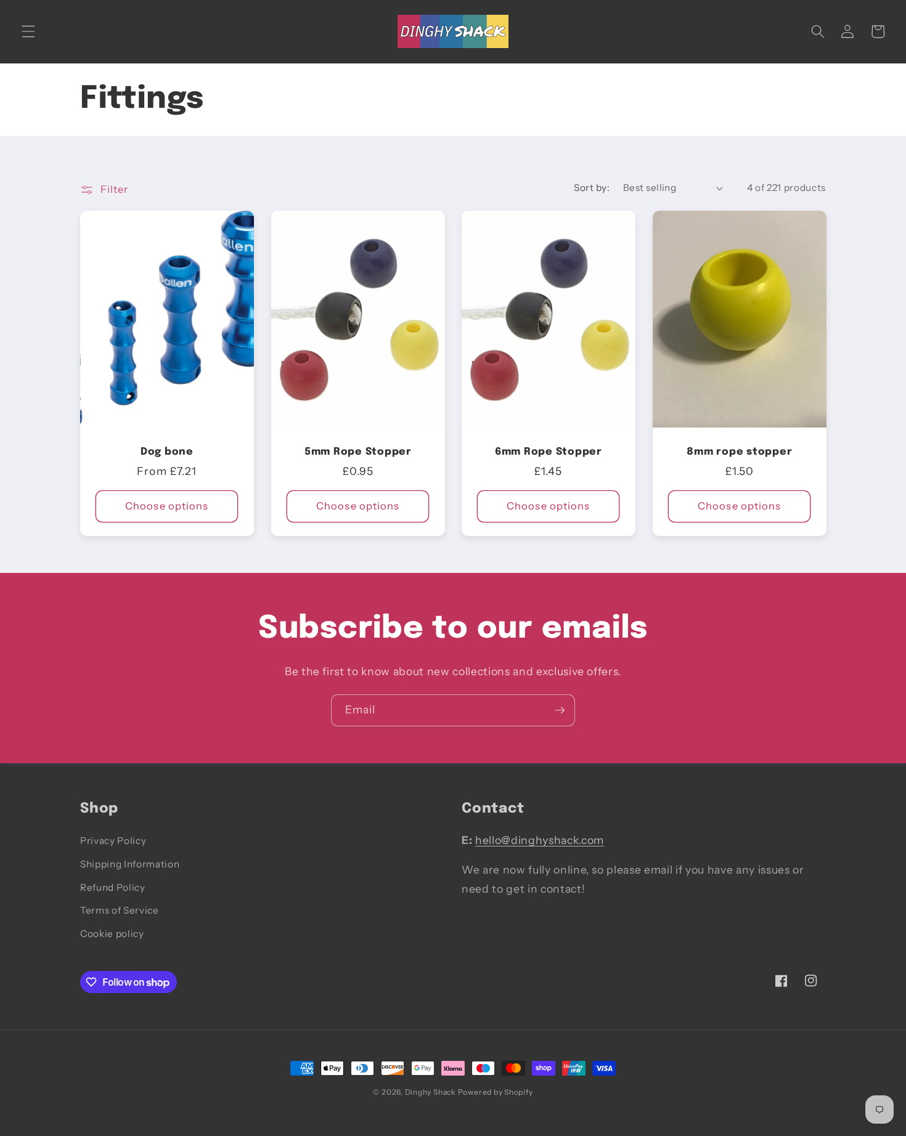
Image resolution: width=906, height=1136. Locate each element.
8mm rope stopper (739, 452)
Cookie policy (112, 933)
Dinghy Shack (430, 1092)
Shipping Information (129, 864)
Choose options (166, 506)
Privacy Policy (113, 840)
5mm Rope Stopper (357, 452)
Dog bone (167, 452)
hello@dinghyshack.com (539, 840)
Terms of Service (119, 910)
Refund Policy (112, 887)
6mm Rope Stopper (548, 452)
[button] (28, 31)
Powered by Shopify (495, 1092)
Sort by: (592, 187)
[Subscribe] (559, 710)
